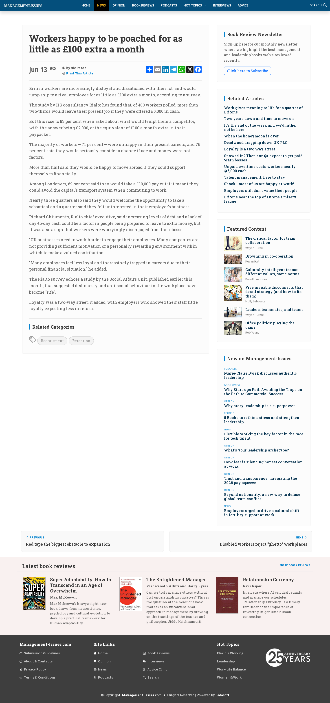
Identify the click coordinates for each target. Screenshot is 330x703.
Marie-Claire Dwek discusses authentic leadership (260, 375)
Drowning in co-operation (269, 256)
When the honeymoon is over (251, 136)
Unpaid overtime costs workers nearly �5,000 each (260, 168)
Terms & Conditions (39, 677)
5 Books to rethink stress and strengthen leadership (261, 419)
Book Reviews (143, 5)
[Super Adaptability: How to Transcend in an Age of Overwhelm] (36, 603)
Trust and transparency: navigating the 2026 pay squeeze (260, 480)
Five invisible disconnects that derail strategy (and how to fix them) (274, 291)
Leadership (226, 661)
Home (86, 5)
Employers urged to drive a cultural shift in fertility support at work (261, 512)
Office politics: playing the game (270, 325)
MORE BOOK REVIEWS (295, 565)
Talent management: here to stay (254, 177)
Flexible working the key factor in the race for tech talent (263, 436)
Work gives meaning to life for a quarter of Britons (263, 109)
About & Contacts (38, 661)
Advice (243, 5)
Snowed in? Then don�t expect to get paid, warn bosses (264, 157)
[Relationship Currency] (229, 600)
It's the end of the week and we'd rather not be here (260, 127)
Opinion (118, 5)
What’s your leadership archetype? (256, 450)
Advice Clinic (157, 669)
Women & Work (229, 677)
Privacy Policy (35, 669)
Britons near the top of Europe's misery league (260, 199)
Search (153, 677)
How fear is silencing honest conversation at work (263, 464)
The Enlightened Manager (176, 579)
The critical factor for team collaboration (270, 240)
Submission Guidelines (42, 653)
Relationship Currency (268, 579)
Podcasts (169, 5)
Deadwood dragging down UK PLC (255, 142)
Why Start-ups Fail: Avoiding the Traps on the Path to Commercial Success (263, 391)
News (101, 5)
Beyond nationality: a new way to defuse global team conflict (262, 496)
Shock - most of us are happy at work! (259, 183)
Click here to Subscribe (247, 70)
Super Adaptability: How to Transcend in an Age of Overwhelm (80, 585)
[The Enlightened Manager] (132, 602)
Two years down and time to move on (259, 118)
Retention (81, 340)
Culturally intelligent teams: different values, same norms (272, 271)
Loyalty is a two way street (249, 149)
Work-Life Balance (231, 669)
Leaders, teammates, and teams (274, 309)
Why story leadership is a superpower (259, 405)
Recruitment (52, 340)
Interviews (222, 5)
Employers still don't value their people (260, 190)
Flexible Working (230, 653)
